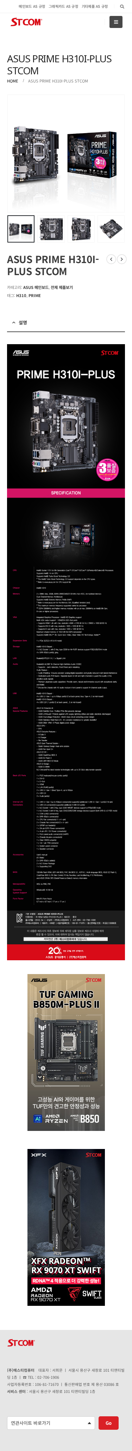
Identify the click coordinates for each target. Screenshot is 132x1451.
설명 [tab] (23, 322)
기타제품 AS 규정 (95, 6)
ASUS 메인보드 (36, 287)
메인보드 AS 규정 (32, 6)
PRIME (35, 295)
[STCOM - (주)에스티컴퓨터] (26, 22)
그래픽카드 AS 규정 (63, 6)
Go (109, 1422)
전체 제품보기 (62, 287)
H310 (21, 295)
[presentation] (16, 153)
